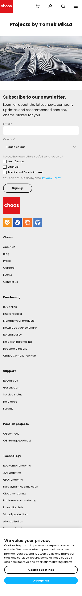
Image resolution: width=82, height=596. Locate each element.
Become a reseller (16, 349)
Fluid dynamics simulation (20, 487)
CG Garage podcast (17, 441)
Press (7, 261)
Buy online (10, 307)
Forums (8, 409)
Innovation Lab (13, 507)
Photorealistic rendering (19, 500)
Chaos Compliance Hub (19, 356)
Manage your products (18, 321)
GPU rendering (13, 480)
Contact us (10, 282)
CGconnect (11, 434)
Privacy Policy (51, 178)
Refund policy (12, 335)
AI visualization (13, 521)
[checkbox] (41, 166)
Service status (12, 394)
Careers (9, 268)
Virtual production (15, 514)
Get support (11, 388)
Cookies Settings (41, 570)
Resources (10, 381)
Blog (6, 254)
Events (7, 275)
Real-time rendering (17, 466)
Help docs (10, 402)
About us (9, 247)
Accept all (41, 581)
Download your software (20, 328)
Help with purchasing (17, 342)
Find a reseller (12, 314)
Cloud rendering (14, 494)
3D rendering (12, 473)
